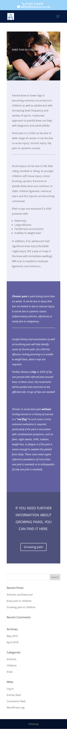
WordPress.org (15, 707)
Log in (10, 688)
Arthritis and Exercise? (20, 594)
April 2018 (12, 642)
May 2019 (12, 636)
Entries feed (14, 695)
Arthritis (11, 659)
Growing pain (33, 547)
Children (12, 665)
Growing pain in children (21, 607)
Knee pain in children (19, 601)
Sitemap (33, 724)
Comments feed (16, 701)
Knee (10, 672)
